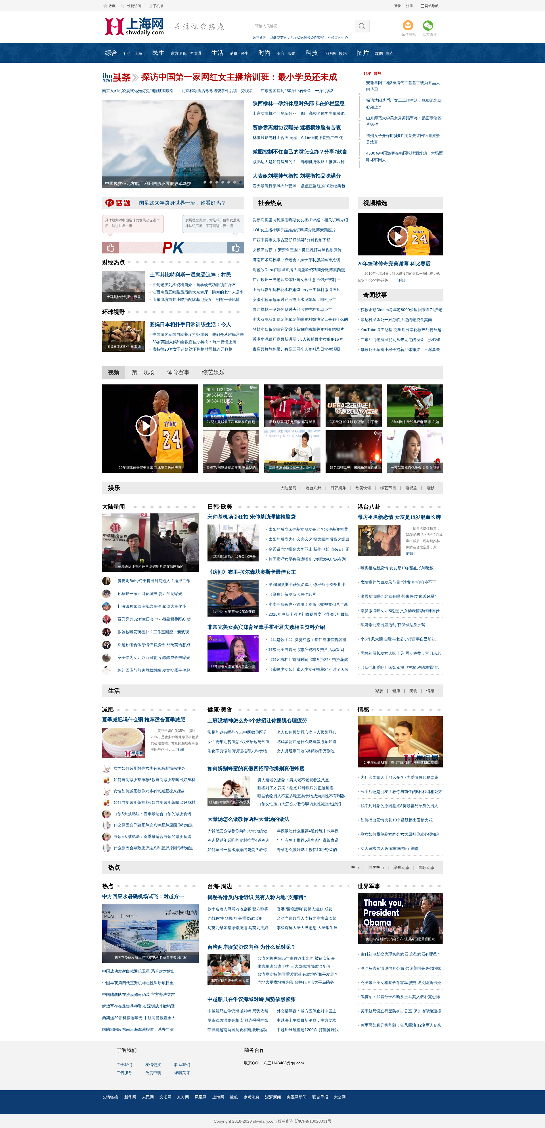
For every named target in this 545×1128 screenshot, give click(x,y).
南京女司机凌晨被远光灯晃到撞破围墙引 (138, 90)
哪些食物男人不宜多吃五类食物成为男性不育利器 (301, 796)
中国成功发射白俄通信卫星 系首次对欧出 (138, 971)
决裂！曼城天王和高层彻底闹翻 (231, 422)
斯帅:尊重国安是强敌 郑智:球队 (292, 422)
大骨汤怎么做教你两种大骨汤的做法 (248, 819)
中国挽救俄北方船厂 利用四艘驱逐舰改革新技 (148, 183)
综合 (111, 52)
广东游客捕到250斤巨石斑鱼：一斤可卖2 (297, 90)
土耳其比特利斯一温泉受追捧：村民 (190, 275)
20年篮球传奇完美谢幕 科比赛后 (394, 264)
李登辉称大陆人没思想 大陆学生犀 (307, 927)
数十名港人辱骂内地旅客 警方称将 (237, 909)
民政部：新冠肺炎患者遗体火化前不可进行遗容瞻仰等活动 (314, 37)
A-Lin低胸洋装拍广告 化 (322, 137)
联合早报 (320, 1097)
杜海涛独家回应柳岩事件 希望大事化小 (152, 606)
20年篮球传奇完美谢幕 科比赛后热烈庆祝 (150, 468)
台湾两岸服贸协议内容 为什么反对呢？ (251, 947)
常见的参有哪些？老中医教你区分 (237, 732)
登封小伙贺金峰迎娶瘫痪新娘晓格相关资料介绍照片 (298, 329)
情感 (430, 690)
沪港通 (195, 53)
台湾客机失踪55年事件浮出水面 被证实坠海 (296, 958)
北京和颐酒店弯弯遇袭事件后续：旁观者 (217, 90)
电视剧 (411, 488)
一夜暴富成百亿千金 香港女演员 (415, 468)
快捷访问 (134, 6)
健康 (396, 690)
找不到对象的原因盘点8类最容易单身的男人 (399, 806)
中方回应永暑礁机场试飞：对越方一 (143, 896)
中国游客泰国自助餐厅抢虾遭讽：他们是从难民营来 (198, 334)
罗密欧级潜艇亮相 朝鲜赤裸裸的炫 (237, 1020)
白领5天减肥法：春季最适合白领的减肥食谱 (152, 813)
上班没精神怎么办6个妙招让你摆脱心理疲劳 (257, 720)
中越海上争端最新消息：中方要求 (306, 1020)
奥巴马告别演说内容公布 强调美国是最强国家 (400, 968)
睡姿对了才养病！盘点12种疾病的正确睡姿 (295, 788)
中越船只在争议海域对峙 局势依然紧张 (251, 999)
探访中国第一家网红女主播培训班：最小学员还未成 (239, 77)
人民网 (148, 1097)
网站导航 (432, 6)
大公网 (340, 1097)
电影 (430, 488)
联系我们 (182, 1064)
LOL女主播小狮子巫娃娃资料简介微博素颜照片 (294, 230)
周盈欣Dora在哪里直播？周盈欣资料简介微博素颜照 (299, 269)
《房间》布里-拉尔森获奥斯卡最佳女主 (251, 572)
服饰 (291, 53)
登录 (397, 6)
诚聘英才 (182, 1072)
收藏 (112, 6)
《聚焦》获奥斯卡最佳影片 (292, 594)
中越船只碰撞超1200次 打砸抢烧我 (308, 1029)
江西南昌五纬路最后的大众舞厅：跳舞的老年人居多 (198, 292)
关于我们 (124, 1064)
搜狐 (234, 1097)
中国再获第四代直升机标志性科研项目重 (138, 983)
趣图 (379, 53)
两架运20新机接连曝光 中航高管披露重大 (138, 1017)
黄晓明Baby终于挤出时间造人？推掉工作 (154, 580)
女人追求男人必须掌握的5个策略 (389, 848)
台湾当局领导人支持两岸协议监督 (306, 918)
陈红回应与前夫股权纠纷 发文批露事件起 (154, 670)
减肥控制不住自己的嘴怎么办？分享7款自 (300, 152)
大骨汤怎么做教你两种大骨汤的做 (237, 831)
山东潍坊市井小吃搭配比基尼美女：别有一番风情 (196, 299)
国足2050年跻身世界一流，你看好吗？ (182, 203)
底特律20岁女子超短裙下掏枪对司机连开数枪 (192, 349)
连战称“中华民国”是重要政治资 (234, 918)
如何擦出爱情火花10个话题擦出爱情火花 (396, 820)
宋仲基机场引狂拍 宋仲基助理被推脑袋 (251, 517)
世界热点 (376, 867)
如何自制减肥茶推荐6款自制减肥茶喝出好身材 (154, 779)
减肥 (379, 690)
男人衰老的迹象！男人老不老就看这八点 (293, 780)
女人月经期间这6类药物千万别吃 (306, 751)
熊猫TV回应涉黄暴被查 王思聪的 (231, 468)
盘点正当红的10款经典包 (323, 186)
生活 (217, 52)
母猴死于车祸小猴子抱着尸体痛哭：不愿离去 (400, 349)
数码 (343, 53)
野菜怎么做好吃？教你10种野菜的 (307, 849)
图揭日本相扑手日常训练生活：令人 (190, 324)
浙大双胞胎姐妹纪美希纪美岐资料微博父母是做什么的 (300, 319)
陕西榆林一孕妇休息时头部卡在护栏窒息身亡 (292, 309)
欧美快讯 (363, 488)
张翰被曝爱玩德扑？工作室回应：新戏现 (153, 632)
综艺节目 (388, 488)
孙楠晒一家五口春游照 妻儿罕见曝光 (150, 593)
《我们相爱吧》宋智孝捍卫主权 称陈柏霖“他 (399, 667)
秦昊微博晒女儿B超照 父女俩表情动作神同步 (400, 610)
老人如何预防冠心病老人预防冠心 (306, 732)
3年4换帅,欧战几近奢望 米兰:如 (415, 422)
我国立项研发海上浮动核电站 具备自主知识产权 (150, 958)
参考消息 (251, 1097)
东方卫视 (178, 53)
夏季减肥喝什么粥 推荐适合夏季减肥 (143, 720)
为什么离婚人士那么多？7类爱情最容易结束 (399, 777)
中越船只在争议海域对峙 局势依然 (237, 1011)
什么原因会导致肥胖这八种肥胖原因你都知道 (153, 825)
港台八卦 (313, 488)
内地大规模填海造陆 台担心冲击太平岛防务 (295, 982)
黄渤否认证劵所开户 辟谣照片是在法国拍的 (150, 567)
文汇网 (165, 1097)
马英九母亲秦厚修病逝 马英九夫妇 (237, 927)
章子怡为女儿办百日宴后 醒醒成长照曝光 (154, 657)
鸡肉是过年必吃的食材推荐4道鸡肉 (238, 840)
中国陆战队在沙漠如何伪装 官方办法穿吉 (138, 994)
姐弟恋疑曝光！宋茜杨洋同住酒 (354, 468)
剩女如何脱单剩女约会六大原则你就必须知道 (400, 834)
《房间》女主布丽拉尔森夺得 (233, 611)
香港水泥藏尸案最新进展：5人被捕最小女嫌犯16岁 (298, 339)
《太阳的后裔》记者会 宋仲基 (233, 556)
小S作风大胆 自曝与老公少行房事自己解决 (398, 639)
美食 (413, 690)
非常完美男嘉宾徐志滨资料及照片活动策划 (306, 649)
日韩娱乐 (338, 488)
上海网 (218, 1097)
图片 (363, 52)
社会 (127, 53)
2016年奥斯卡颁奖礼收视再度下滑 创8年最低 (309, 614)
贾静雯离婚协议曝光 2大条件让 (292, 468)
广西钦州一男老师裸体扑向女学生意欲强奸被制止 (296, 279)
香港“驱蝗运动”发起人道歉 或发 (304, 909)
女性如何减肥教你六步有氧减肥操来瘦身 (149, 768)
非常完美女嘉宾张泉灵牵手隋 (233, 667)
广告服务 (124, 1072)
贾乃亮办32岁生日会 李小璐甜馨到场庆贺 (154, 619)
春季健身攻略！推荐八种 (323, 161)
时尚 (264, 52)
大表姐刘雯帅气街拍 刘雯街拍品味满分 (297, 176)
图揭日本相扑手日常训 (124, 347)
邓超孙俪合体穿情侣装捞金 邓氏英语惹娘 (154, 644)
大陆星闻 (288, 488)
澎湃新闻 (273, 1097)
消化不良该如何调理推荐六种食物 (237, 751)
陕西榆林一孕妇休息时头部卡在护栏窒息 (299, 103)
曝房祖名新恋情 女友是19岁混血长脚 (399, 517)
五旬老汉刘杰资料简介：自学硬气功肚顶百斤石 (194, 284)
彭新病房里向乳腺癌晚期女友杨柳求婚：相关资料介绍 (300, 220)
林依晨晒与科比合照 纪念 (275, 137)
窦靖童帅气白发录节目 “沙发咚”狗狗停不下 (398, 582)
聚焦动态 (401, 867)
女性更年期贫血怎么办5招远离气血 (238, 741)
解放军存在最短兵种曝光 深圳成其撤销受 (138, 1006)
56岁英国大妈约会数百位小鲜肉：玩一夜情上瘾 (194, 342)
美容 (281, 53)
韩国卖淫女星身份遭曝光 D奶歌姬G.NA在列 (307, 559)
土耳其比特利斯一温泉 (124, 297)
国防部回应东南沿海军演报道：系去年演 (138, 1029)
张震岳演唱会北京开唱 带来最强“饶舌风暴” (398, 596)
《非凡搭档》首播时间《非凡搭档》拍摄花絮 (308, 659)
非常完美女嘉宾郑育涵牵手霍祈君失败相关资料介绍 (266, 627)
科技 (311, 52)
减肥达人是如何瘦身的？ (274, 161)
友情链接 (153, 1064)
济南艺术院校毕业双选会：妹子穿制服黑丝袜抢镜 (296, 259)
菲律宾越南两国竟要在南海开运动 (237, 1029)
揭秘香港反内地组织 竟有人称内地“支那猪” (256, 897)
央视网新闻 (297, 1097)
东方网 (183, 1097)
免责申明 (153, 1072)
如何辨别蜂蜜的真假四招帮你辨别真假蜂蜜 (256, 768)
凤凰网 (201, 1097)
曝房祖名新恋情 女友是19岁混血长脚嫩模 (397, 568)
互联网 (330, 53)
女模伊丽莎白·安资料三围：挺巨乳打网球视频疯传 (297, 249)
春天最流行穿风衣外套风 (274, 186)
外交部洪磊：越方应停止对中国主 (306, 1011)
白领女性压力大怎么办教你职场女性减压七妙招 (299, 804)
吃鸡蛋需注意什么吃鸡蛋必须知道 (306, 741)
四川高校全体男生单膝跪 (323, 113)
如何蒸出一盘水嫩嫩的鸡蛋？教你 (237, 849)
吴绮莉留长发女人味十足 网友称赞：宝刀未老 (400, 653)
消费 (234, 53)
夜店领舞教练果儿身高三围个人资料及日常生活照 (296, 349)
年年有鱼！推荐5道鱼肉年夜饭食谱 (308, 840)
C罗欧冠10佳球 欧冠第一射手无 (354, 422)
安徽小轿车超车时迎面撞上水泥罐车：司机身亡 (294, 299)
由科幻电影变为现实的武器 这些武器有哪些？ (400, 954)
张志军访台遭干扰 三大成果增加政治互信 (293, 966)
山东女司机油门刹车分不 (274, 113)
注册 (409, 6)
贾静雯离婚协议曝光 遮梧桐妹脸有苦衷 (297, 127)
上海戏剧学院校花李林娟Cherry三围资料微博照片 (296, 289)
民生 (158, 52)
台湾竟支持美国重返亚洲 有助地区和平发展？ (297, 974)
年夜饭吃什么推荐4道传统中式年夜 (308, 831)
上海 (138, 53)
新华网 (130, 1097)
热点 (355, 867)
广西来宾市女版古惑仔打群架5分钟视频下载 (291, 240)
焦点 (390, 53)
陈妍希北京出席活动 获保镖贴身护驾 (392, 625)
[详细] (401, 280)
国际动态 (426, 867)
